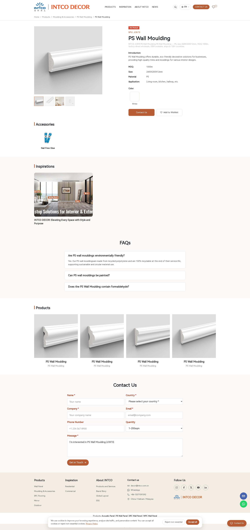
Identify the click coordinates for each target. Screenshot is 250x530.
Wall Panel (38, 486)
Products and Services (105, 486)
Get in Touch (77, 462)
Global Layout (102, 496)
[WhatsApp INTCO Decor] (243, 504)
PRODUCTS (110, 7)
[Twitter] (191, 487)
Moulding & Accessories (63, 17)
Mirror (36, 501)
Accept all (192, 522)
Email (129, 408)
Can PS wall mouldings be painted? (89, 275)
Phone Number (75, 422)
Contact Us (141, 112)
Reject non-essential (173, 522)
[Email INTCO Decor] (243, 496)
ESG (98, 501)
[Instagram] (176, 487)
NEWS (155, 7)
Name (71, 395)
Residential (70, 486)
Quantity (130, 422)
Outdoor (38, 505)
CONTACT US (201, 7)
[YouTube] (198, 487)
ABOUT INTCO (142, 7)
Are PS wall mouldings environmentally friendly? (96, 255)
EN (185, 7)
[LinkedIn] (205, 487)
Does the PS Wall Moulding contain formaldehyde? (98, 286)
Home (36, 17)
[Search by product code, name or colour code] (175, 7)
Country (131, 395)
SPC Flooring (39, 496)
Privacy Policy (92, 524)
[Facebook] (184, 487)
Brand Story (101, 491)
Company (73, 408)
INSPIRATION (125, 7)
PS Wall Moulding (84, 17)
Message (72, 435)
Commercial (70, 491)
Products (46, 17)
